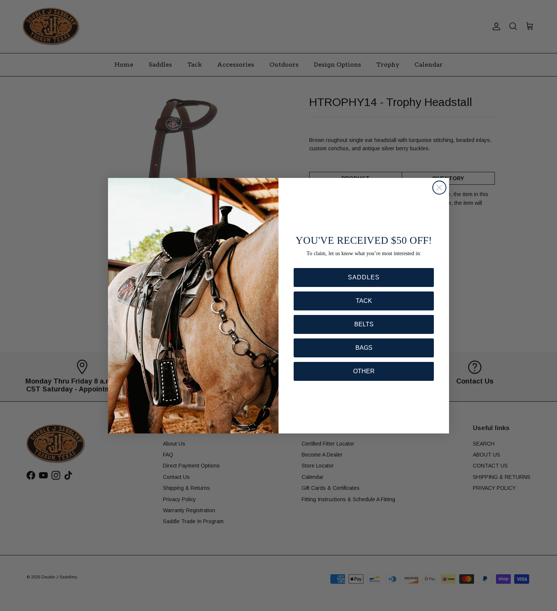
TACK (364, 301)
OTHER (364, 371)
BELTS (364, 324)
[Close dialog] (439, 187)
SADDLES (364, 277)
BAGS (363, 347)
